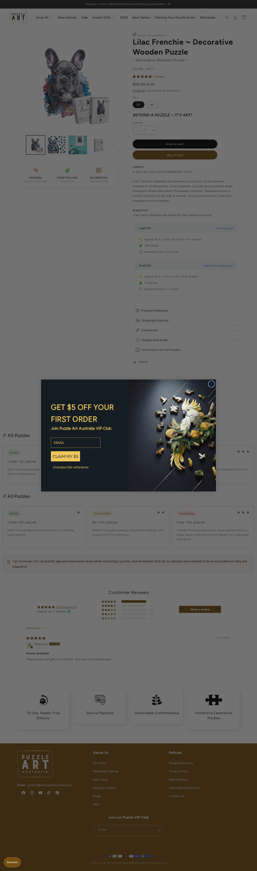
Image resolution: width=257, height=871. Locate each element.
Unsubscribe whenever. (71, 467)
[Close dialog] (211, 384)
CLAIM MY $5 (65, 456)
